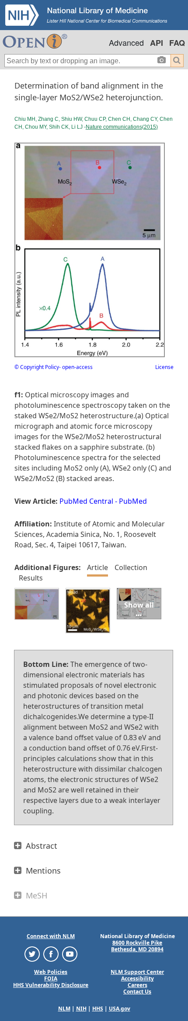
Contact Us (137, 991)
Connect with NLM (51, 936)
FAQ (177, 42)
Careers (137, 985)
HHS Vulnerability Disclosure (50, 985)
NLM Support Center (137, 972)
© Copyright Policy (36, 367)
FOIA (50, 978)
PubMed (133, 501)
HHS (97, 1008)
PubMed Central (86, 501)
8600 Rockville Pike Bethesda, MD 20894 (137, 946)
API (156, 42)
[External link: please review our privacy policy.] (32, 953)
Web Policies (50, 972)
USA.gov (119, 1008)
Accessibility (137, 978)
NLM (64, 1008)
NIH (81, 1008)
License (164, 367)
